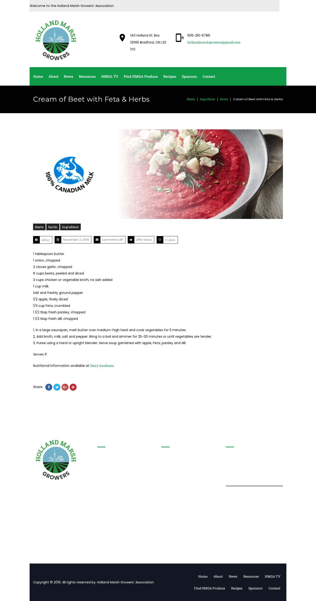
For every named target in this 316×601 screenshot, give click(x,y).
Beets (224, 99)
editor (45, 240)
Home (191, 99)
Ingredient (207, 99)
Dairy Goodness (102, 365)
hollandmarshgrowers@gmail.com (214, 42)
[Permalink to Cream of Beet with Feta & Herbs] (158, 174)
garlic (53, 227)
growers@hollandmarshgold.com (130, 482)
